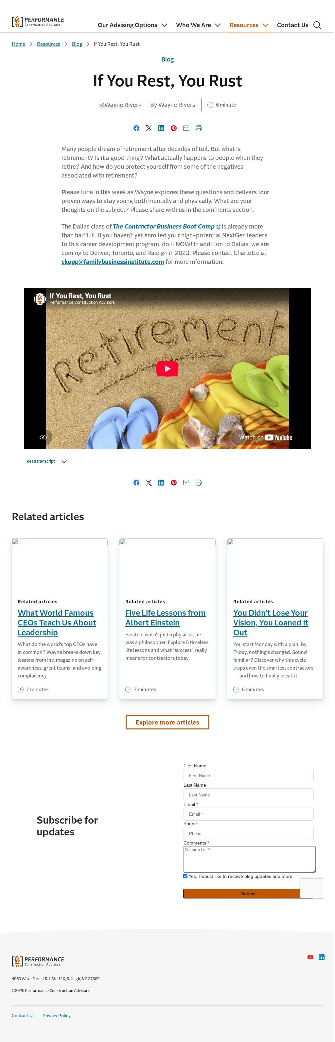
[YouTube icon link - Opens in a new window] (310, 957)
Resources (48, 44)
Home (18, 44)
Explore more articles (167, 723)
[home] (38, 20)
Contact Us (23, 1016)
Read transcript (40, 461)
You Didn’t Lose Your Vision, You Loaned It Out (271, 623)
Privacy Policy (57, 1016)
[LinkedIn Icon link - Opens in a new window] (321, 957)
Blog (77, 44)
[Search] (317, 25)
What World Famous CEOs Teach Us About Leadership (57, 623)
